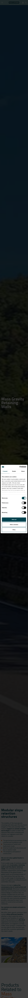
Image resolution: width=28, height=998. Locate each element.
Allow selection (14, 524)
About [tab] (23, 471)
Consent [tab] (5, 471)
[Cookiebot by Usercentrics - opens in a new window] (19, 467)
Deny (14, 529)
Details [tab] (14, 471)
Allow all (14, 519)
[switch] (24, 503)
